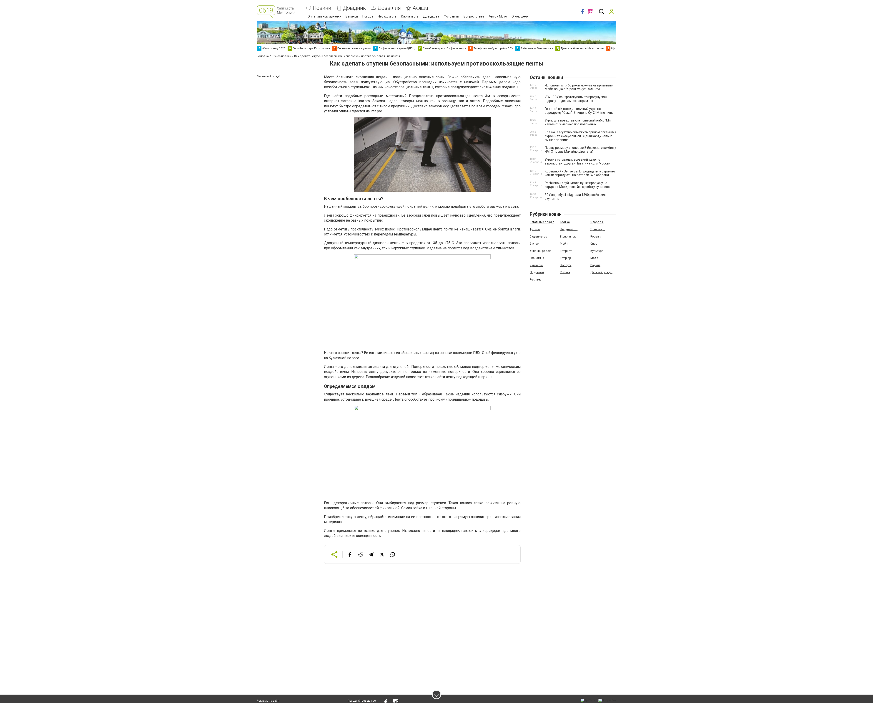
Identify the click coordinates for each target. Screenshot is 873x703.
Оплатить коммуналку (324, 16)
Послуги (565, 265)
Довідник (354, 8)
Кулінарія (536, 265)
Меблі (564, 243)
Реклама (536, 279)
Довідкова (431, 16)
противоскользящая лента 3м (463, 96)
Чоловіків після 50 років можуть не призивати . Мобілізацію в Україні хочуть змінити (580, 87)
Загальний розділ (542, 222)
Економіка (537, 258)
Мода (594, 258)
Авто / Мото (498, 16)
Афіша (420, 8)
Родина (595, 265)
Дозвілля (389, 8)
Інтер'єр (565, 258)
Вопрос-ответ (474, 16)
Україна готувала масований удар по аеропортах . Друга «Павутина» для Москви (577, 161)
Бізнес (534, 243)
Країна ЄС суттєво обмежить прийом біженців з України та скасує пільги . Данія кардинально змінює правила (580, 136)
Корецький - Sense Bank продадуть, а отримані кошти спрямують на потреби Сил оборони (580, 173)
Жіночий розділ (541, 251)
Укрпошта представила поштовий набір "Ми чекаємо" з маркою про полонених (578, 122)
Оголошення (521, 16)
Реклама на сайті (268, 700)
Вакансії (352, 16)
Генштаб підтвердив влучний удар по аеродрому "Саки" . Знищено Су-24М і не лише (579, 110)
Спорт (594, 243)
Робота (565, 272)
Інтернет (566, 251)
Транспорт (597, 229)
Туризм (535, 229)
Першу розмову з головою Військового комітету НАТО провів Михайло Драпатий (580, 149)
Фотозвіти (451, 16)
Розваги (596, 236)
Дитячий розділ (601, 272)
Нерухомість (387, 16)
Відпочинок (568, 236)
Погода (367, 16)
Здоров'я (597, 222)
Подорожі (537, 272)
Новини (322, 8)
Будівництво (538, 236)
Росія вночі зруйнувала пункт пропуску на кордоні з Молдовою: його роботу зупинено (577, 185)
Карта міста (410, 16)
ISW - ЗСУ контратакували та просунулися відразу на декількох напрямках (576, 99)
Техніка (565, 222)
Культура (596, 251)
